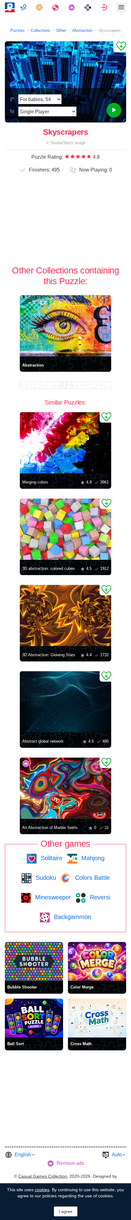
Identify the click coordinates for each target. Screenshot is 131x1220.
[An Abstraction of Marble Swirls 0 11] (65, 788)
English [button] (23, 1154)
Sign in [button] (104, 7)
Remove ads (70, 1163)
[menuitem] (23, 7)
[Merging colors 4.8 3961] (65, 442)
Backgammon (71, 916)
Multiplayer (23, 7)
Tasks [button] (40, 7)
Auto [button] (117, 1154)
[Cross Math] (97, 1018)
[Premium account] (72, 7)
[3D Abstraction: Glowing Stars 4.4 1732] (65, 615)
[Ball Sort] (34, 1018)
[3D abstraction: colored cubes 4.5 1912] (65, 529)
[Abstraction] (65, 325)
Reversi (99, 897)
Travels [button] (56, 7)
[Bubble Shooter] (34, 961)
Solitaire (50, 858)
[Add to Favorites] (119, 46)
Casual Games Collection (42, 1176)
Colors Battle (91, 877)
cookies (42, 1189)
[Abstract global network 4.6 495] (65, 701)
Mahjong (92, 858)
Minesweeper (52, 897)
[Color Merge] (97, 961)
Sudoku (45, 877)
